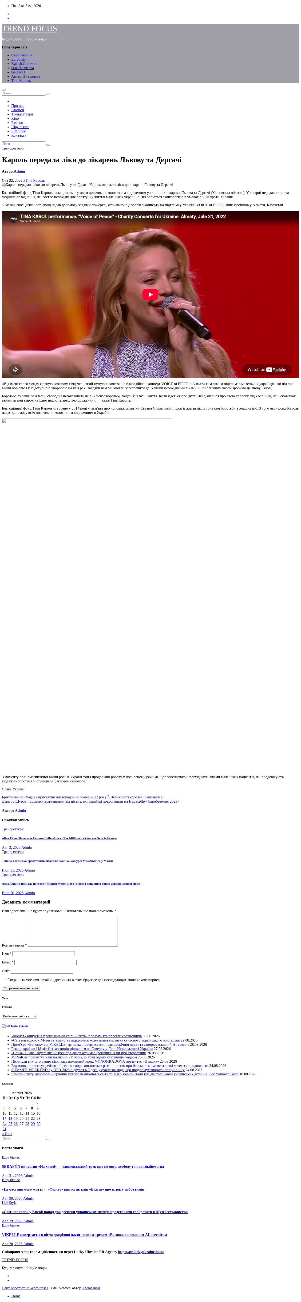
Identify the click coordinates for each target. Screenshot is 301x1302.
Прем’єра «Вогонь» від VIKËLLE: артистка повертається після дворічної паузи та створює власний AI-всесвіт (100, 1044)
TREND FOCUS (29, 28)
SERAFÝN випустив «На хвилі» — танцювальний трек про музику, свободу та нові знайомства (83, 1166)
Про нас (17, 106)
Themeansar (91, 1288)
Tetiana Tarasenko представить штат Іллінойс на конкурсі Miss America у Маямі (57, 861)
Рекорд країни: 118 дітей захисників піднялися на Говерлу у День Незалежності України (82, 1049)
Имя (7, 953)
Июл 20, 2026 (13, 893)
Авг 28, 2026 (12, 1244)
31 (4, 1129)
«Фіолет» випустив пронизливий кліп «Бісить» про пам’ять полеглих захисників (76, 1036)
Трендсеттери (22, 114)
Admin (19, 171)
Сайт (6, 971)
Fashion (17, 123)
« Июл (7, 1134)
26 (16, 1124)
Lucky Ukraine (19, 1025)
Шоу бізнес (20, 127)
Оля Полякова (22, 68)
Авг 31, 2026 (12, 1176)
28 (27, 1124)
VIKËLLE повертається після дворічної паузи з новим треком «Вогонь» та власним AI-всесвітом (84, 1235)
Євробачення (21, 55)
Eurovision (19, 59)
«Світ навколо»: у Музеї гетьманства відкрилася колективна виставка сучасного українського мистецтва (95, 1040)
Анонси (17, 110)
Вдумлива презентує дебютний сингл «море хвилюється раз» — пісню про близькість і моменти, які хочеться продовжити (109, 1066)
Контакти (19, 135)
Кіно (15, 118)
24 (4, 1124)
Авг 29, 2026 (12, 1221)
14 (27, 1113)
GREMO (18, 72)
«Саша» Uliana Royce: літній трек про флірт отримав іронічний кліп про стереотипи (78, 1053)
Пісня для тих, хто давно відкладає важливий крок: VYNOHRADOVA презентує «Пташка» (85, 1061)
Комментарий (14, 945)
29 (33, 1124)
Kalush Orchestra (24, 64)
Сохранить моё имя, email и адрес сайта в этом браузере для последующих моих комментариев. (84, 980)
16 (38, 1113)
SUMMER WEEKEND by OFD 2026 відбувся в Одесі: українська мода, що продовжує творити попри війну (98, 1070)
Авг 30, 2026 (12, 1198)
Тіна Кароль (21, 81)
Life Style (18, 131)
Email (7, 962)
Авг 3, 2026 (11, 847)
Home (15, 1296)
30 (38, 1124)
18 (10, 1119)
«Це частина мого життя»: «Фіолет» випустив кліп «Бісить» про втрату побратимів (73, 1189)
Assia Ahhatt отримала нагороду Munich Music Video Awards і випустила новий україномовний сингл (71, 883)
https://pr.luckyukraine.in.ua (141, 1252)
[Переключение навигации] (4, 90)
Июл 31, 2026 (13, 870)
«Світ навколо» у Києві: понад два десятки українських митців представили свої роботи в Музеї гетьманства (95, 1212)
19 (16, 1119)
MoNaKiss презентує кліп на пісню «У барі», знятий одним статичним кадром (74, 1057)
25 (10, 1124)
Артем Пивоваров (25, 76)
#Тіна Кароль (34, 180)
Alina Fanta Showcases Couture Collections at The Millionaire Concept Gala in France (59, 838)
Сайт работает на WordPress (24, 1288)
